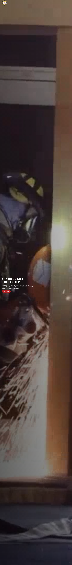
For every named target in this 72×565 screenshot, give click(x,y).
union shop (56, 1)
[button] (30, 2)
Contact (62, 1)
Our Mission (6, 291)
